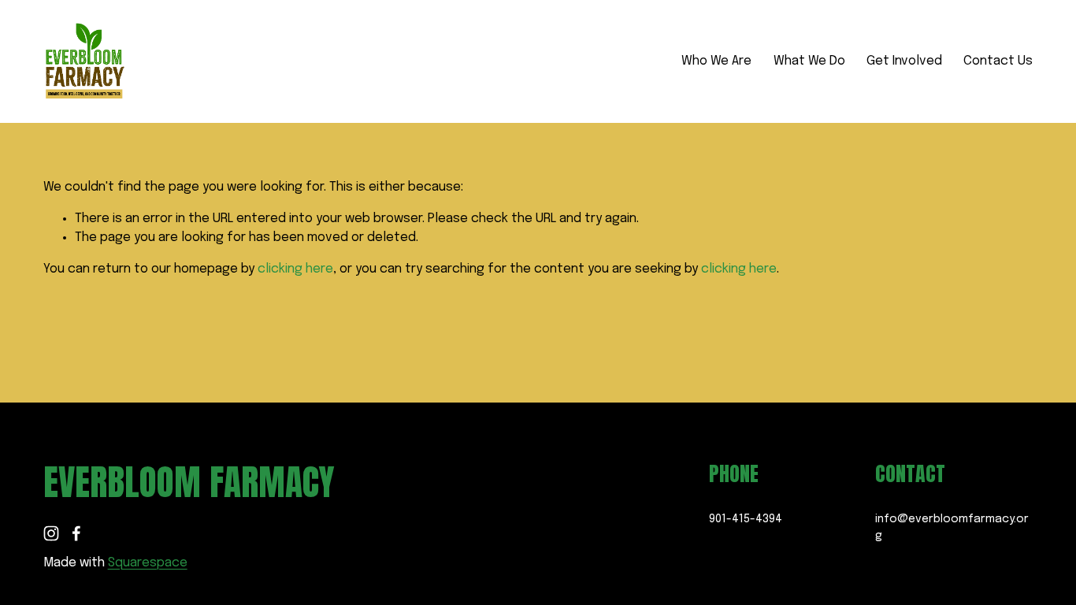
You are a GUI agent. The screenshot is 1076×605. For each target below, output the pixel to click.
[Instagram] (51, 533)
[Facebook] (76, 533)
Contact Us (998, 61)
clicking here (295, 269)
